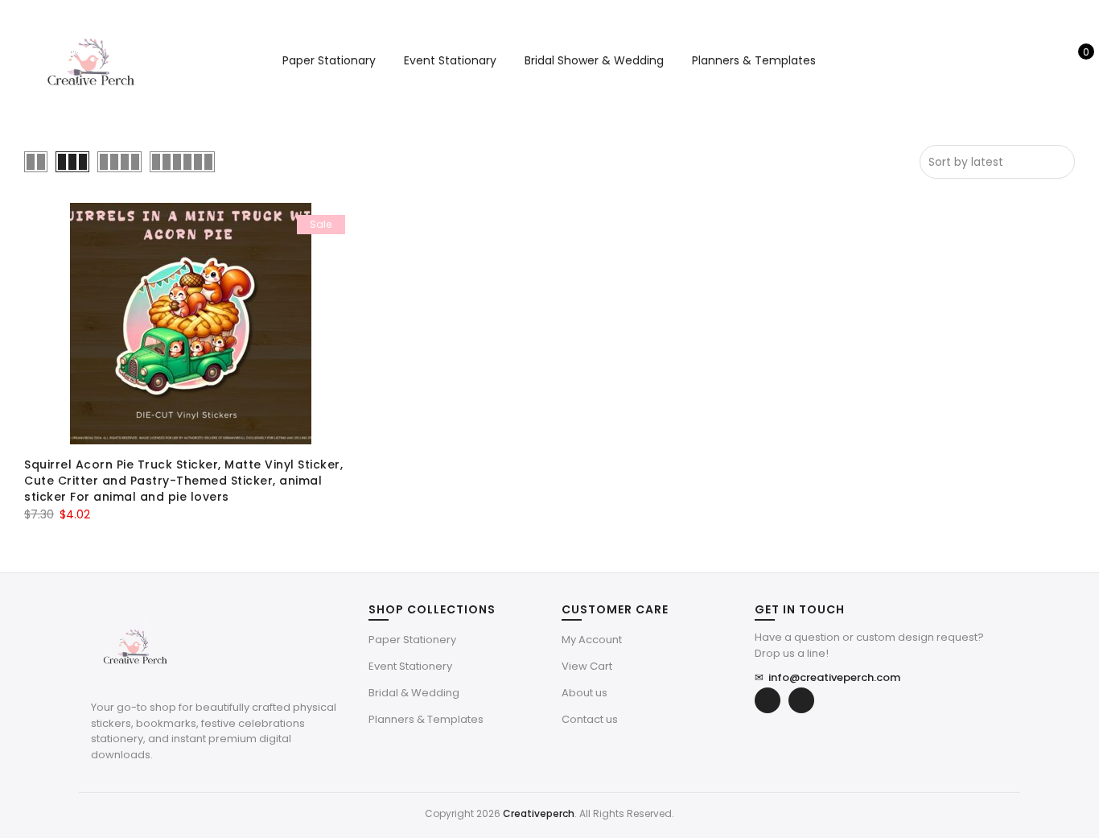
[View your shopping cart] (1074, 60)
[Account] (1049, 60)
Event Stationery (410, 666)
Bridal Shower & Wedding (594, 60)
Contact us (590, 719)
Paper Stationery (412, 639)
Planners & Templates (754, 60)
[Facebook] (767, 700)
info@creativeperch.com (827, 677)
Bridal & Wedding (413, 692)
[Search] (1024, 60)
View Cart (587, 666)
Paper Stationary (329, 60)
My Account (592, 639)
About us (584, 692)
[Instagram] (801, 700)
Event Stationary (450, 60)
